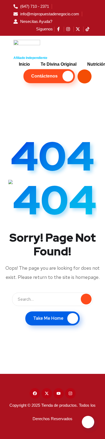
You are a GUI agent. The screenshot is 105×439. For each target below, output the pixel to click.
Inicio (24, 64)
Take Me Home (48, 318)
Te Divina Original (58, 64)
